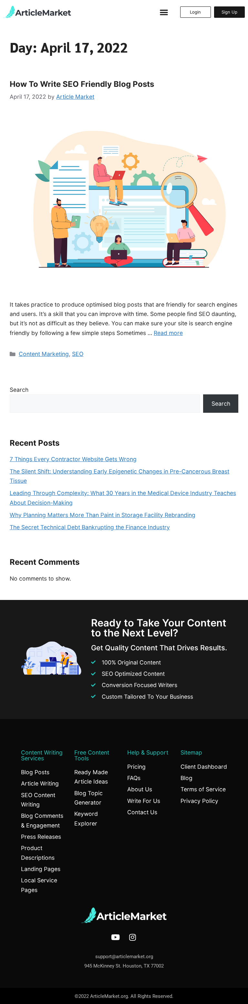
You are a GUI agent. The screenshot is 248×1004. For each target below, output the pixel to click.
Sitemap (191, 752)
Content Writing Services (42, 755)
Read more (168, 333)
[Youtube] (115, 937)
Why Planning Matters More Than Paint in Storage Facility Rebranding (102, 515)
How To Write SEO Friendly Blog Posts (82, 84)
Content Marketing (44, 353)
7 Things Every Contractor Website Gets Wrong (73, 459)
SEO (77, 353)
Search (19, 389)
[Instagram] (132, 937)
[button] (163, 12)
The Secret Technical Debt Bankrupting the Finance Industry (90, 527)
